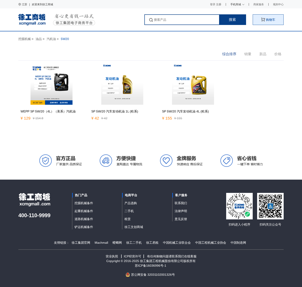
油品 (39, 39)
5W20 (65, 39)
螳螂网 (117, 242)
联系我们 (181, 203)
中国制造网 (238, 242)
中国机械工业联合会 (177, 242)
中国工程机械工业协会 (210, 242)
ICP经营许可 (132, 256)
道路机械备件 (84, 219)
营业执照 (112, 256)
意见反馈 (181, 219)
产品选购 (130, 203)
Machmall (101, 242)
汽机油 (51, 39)
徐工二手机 (134, 242)
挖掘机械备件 (84, 203)
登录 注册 (215, 4)
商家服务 (258, 4)
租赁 (127, 219)
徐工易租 (152, 242)
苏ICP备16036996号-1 (151, 265)
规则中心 (278, 4)
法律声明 (181, 211)
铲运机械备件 (84, 227)
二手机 (129, 211)
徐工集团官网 (81, 242)
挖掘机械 (24, 39)
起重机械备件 (84, 211)
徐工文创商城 (133, 227)
